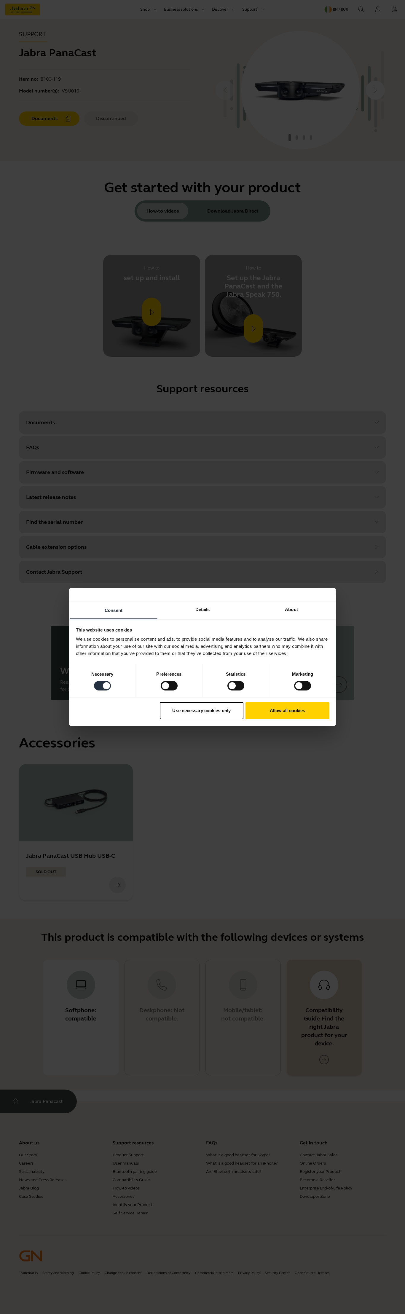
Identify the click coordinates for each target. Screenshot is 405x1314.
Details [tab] (202, 609)
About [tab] (291, 609)
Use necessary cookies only (201, 710)
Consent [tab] (113, 610)
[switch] (169, 686)
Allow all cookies (287, 710)
